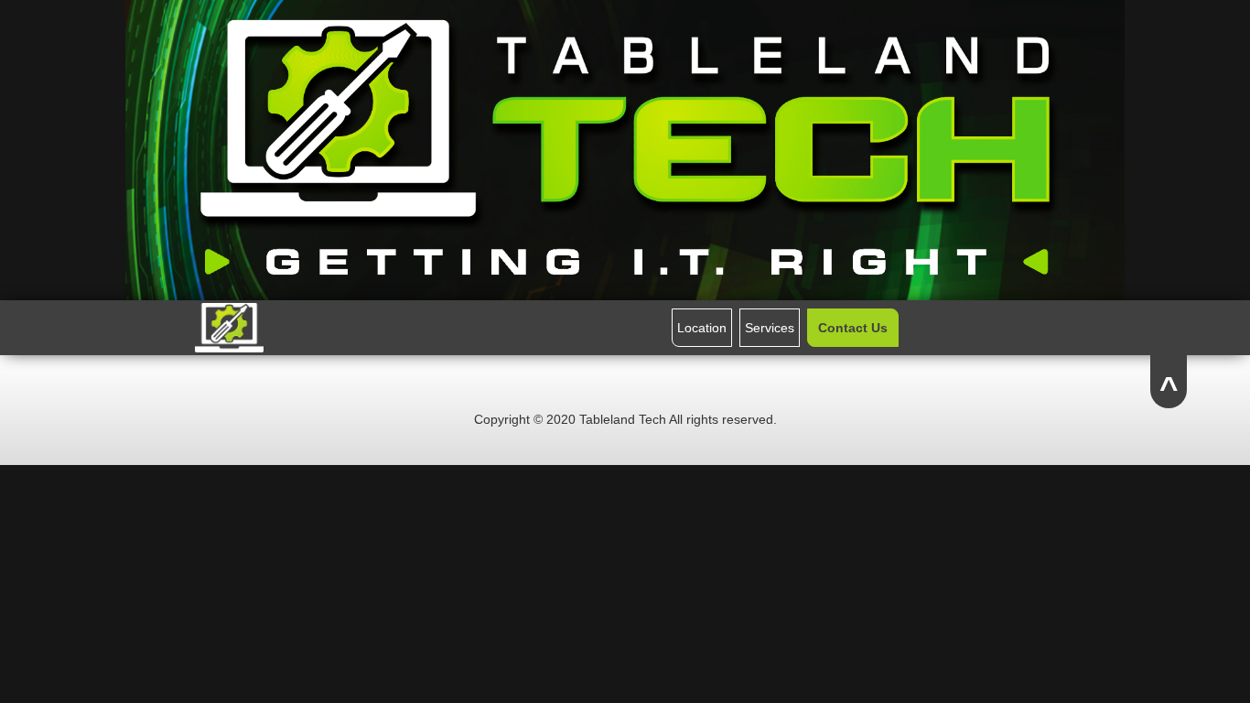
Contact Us (853, 327)
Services (769, 327)
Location (702, 327)
